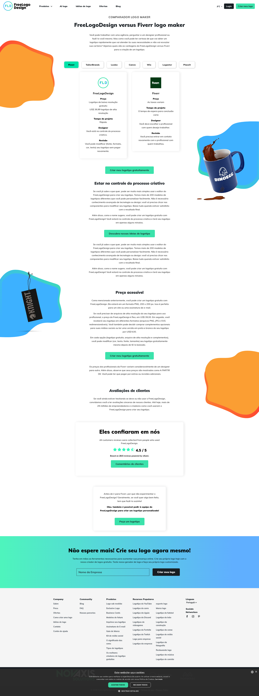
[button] (129, 691)
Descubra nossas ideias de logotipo (129, 233)
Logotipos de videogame (138, 624)
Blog (118, 6)
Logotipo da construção (161, 624)
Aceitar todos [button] (118, 685)
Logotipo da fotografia (161, 644)
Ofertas (103, 6)
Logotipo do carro (141, 608)
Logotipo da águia (141, 613)
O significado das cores (114, 642)
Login (229, 6)
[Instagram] (194, 616)
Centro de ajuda (60, 631)
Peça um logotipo (129, 521)
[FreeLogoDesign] (28, 6)
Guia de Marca (113, 631)
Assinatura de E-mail (115, 626)
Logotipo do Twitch (141, 634)
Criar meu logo (245, 6)
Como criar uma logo (62, 617)
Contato (56, 626)
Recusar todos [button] (140, 685)
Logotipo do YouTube (142, 604)
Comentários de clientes (130, 463)
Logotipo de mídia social (164, 636)
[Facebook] (188, 616)
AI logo (63, 6)
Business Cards (113, 613)
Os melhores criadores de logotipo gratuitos (115, 656)
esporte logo (161, 604)
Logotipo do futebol (165, 613)
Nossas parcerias (87, 613)
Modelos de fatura (114, 617)
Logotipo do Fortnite (142, 630)
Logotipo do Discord (142, 617)
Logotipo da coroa (164, 630)
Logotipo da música (165, 655)
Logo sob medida (114, 604)
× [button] (256, 672)
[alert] (129, 682)
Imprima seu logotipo (116, 622)
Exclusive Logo (113, 608)
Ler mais (158, 679)
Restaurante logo (163, 650)
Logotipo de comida (165, 659)
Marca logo (161, 608)
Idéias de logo (83, 6)
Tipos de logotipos (114, 648)
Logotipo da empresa (142, 643)
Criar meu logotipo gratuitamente (129, 170)
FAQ (82, 608)
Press (55, 608)
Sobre (56, 604)
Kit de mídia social (114, 636)
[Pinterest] (200, 616)
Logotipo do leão (163, 617)
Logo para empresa (142, 639)
